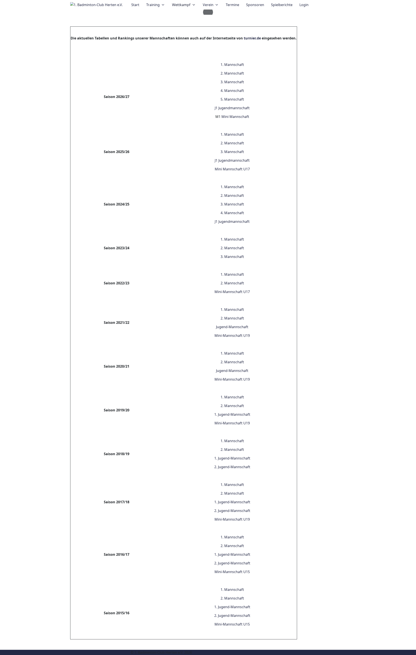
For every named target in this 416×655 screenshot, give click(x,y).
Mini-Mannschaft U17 (232, 291)
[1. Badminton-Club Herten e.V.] (96, 4)
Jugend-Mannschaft (232, 326)
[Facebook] (315, 651)
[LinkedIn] (334, 651)
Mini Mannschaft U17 (232, 169)
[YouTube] (343, 651)
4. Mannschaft (232, 90)
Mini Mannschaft (235, 116)
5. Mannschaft (232, 99)
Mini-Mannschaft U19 (232, 335)
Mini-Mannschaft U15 (232, 571)
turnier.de (252, 38)
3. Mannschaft (232, 82)
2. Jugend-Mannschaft (232, 466)
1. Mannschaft (232, 64)
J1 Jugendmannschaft (232, 108)
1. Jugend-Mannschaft (232, 414)
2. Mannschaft (232, 73)
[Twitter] (324, 651)
